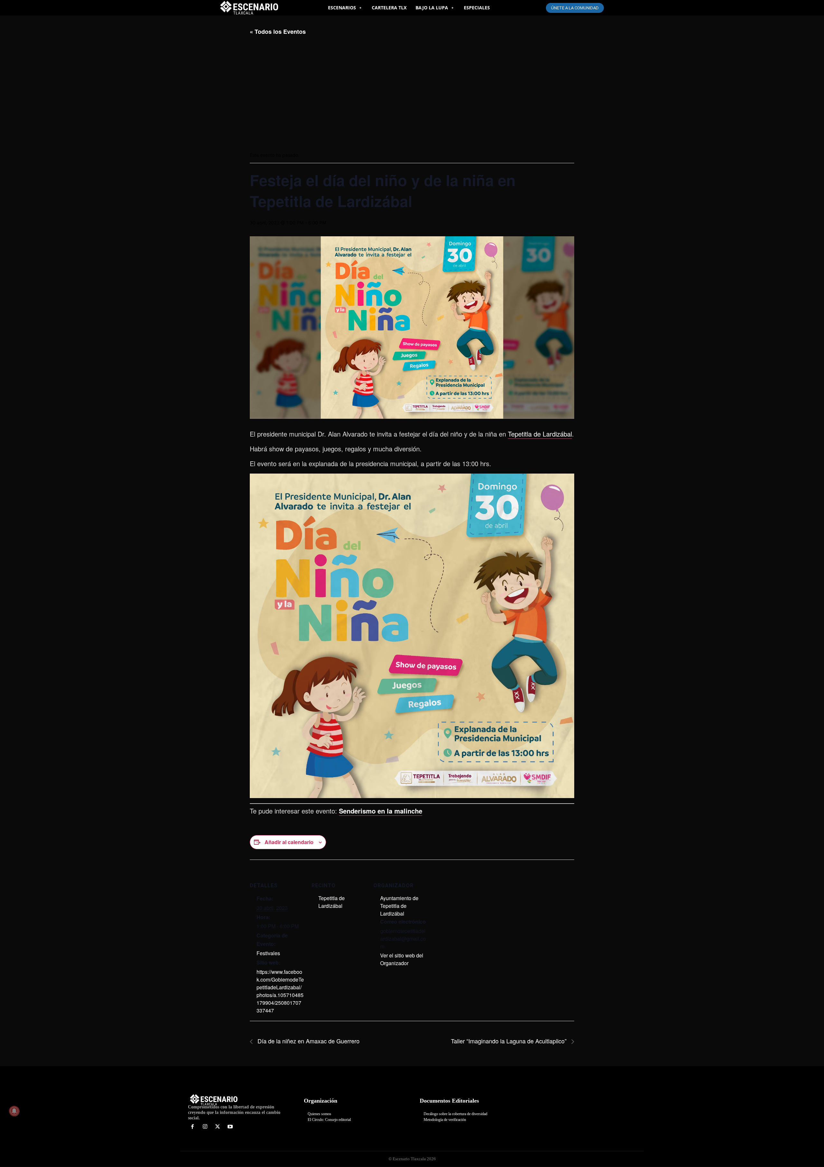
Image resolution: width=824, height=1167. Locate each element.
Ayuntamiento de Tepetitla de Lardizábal (399, 905)
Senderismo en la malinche (380, 810)
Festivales (268, 953)
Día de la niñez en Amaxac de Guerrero (308, 1041)
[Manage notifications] (14, 1111)
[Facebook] (192, 1127)
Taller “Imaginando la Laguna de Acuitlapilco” (509, 1041)
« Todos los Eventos (278, 31)
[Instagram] (205, 1127)
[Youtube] (230, 1127)
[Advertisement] (412, 93)
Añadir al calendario (289, 842)
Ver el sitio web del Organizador (401, 959)
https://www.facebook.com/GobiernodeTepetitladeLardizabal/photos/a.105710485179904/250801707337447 (280, 991)
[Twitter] (217, 1127)
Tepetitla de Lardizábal (540, 433)
